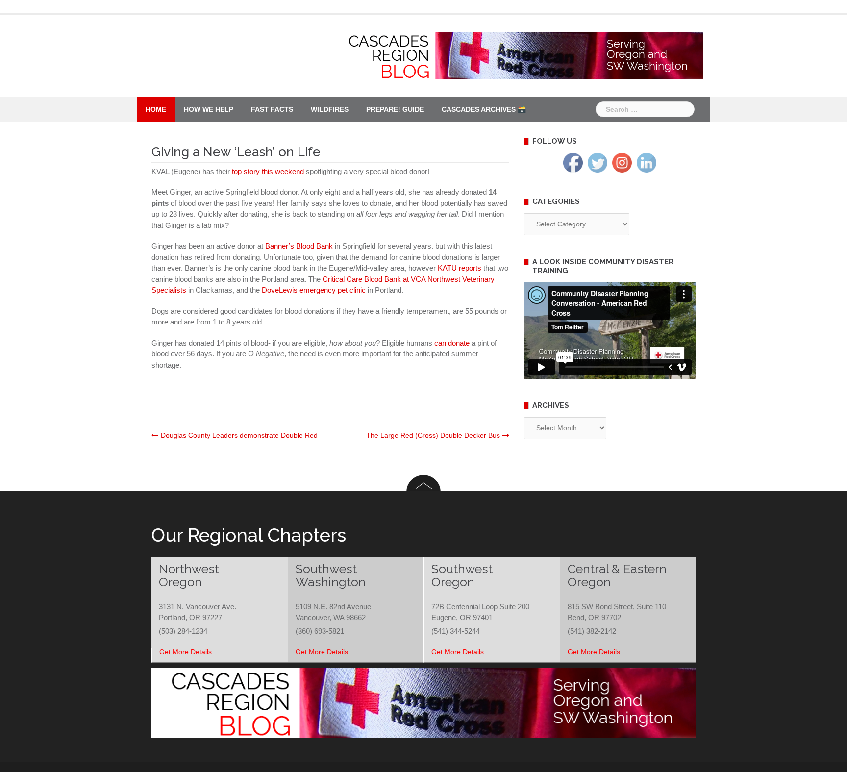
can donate (452, 343)
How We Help (208, 109)
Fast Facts (272, 109)
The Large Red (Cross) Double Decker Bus (433, 435)
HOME (156, 109)
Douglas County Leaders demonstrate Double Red (239, 435)
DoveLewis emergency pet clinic (314, 290)
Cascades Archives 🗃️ (484, 109)
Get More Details (185, 652)
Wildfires (330, 109)
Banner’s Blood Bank (299, 246)
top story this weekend (268, 171)
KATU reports (459, 268)
